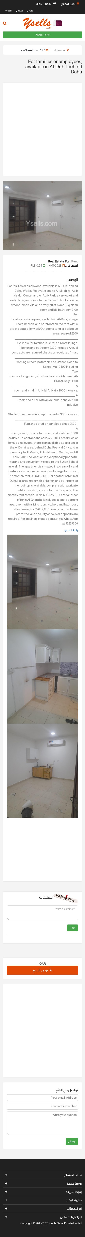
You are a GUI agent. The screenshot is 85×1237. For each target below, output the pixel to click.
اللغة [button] (9, 10)
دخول (30, 10)
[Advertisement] (42, 129)
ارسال (71, 1141)
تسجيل (19, 10)
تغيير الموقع (68, 3)
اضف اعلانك (42, 34)
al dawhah (60, 50)
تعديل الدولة (44, 3)
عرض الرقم (41, 970)
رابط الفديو (71, 530)
